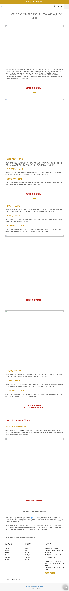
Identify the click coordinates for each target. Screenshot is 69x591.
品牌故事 (7, 548)
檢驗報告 (7, 555)
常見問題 (27, 553)
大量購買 (27, 557)
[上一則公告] (2, 2)
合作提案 (7, 559)
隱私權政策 (34, 586)
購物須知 (27, 555)
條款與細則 (28, 586)
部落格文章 (8, 557)
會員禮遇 (27, 548)
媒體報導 (7, 553)
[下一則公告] (67, 2)
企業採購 (27, 559)
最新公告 (7, 551)
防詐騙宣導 (40, 586)
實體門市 (27, 551)
